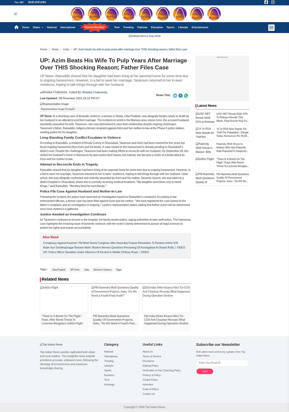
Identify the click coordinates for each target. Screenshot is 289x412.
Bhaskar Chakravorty (94, 92)
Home (25, 27)
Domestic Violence (102, 270)
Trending (128, 27)
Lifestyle (183, 27)
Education (157, 27)
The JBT (19, 2)
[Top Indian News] (51, 345)
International (67, 27)
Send (204, 371)
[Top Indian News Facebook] (180, 96)
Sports (170, 27)
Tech (117, 27)
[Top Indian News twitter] (175, 96)
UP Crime (74, 270)
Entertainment (200, 27)
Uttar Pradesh (59, 270)
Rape (118, 270)
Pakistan (142, 27)
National (52, 27)
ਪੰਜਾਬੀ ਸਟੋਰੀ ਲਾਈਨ (37, 2)
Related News (55, 280)
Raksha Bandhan (95, 27)
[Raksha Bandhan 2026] (145, 36)
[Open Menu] (271, 27)
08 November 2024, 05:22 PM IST (70, 98)
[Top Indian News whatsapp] (186, 96)
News (55, 49)
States (37, 27)
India (66, 49)
